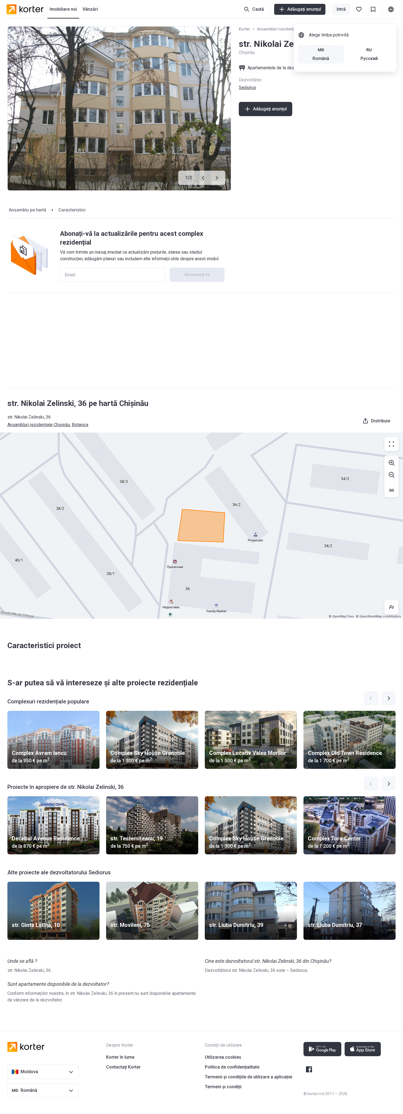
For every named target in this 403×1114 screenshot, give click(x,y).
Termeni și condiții (223, 1086)
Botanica (80, 424)
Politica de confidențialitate (232, 1067)
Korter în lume (120, 1057)
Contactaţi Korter (123, 1067)
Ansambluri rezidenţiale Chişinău (287, 29)
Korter (244, 29)
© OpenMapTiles (341, 616)
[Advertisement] (201, 340)
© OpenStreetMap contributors (378, 616)
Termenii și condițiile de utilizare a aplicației (248, 1076)
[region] (201, 526)
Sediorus (247, 87)
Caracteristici (72, 210)
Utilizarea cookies (223, 1057)
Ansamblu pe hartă (27, 210)
